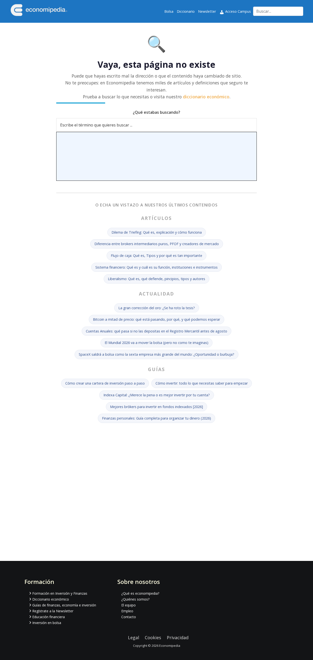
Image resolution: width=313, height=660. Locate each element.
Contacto (128, 616)
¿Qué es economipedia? (140, 593)
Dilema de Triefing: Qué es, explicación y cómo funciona (157, 232)
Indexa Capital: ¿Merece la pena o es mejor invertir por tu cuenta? (156, 395)
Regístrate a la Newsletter (52, 611)
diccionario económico (206, 97)
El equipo (128, 605)
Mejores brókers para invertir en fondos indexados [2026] (156, 406)
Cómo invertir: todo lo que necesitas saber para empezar (202, 383)
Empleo (127, 611)
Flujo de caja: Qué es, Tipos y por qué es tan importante (156, 255)
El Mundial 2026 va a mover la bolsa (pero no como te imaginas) (156, 342)
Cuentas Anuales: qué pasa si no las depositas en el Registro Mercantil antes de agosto (156, 331)
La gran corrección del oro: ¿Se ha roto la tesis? (156, 308)
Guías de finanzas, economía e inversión (64, 605)
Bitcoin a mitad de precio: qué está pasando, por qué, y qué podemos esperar (156, 319)
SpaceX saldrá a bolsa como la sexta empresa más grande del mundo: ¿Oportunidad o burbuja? (156, 354)
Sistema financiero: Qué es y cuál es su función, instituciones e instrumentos (156, 267)
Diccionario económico (50, 599)
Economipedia (169, 645)
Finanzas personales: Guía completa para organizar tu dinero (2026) (156, 418)
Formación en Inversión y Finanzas (59, 593)
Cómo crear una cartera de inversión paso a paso (105, 383)
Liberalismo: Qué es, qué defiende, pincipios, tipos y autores (156, 278)
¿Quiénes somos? (135, 599)
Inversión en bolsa (46, 622)
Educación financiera (48, 616)
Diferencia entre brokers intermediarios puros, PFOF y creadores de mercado (156, 243)
